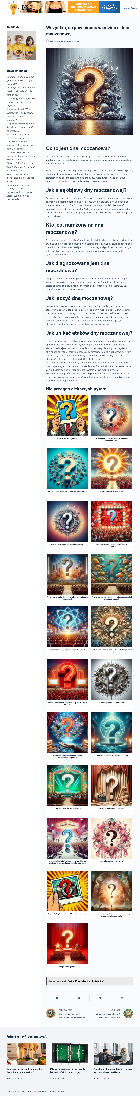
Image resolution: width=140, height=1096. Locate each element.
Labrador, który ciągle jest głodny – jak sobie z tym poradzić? (20, 80)
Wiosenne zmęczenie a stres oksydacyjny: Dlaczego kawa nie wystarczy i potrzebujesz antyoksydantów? (20, 141)
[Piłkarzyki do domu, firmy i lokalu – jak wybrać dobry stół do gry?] (70, 1054)
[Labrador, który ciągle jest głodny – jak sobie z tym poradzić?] (26, 1054)
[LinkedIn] (122, 997)
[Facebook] (57, 997)
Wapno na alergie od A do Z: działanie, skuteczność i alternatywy (20, 127)
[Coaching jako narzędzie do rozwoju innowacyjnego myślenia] (113, 1054)
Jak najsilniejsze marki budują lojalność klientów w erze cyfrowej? (21, 156)
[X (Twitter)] (79, 997)
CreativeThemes (56, 1091)
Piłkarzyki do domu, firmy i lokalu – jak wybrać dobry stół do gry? (21, 91)
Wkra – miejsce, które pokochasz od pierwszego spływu (20, 178)
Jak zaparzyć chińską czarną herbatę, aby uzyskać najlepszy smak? (20, 189)
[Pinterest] (100, 997)
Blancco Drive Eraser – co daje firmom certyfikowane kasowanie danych (21, 167)
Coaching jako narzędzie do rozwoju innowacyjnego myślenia (21, 102)
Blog (126, 8)
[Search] (132, 8)
